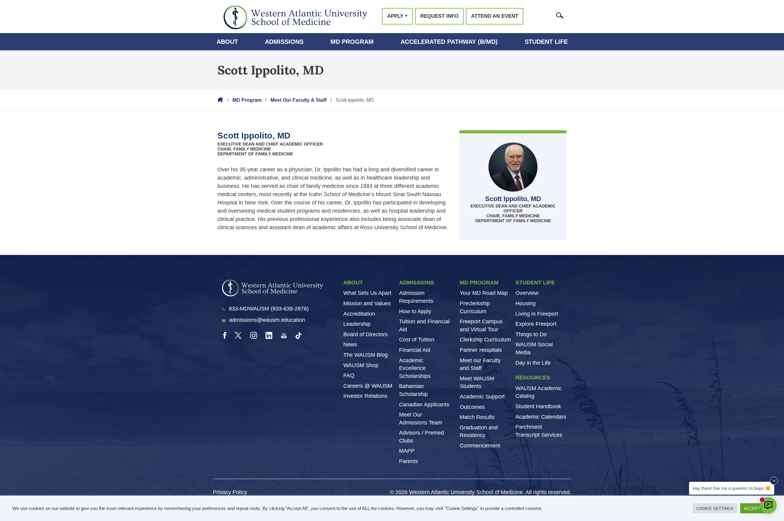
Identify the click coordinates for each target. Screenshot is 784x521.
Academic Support (482, 397)
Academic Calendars (540, 417)
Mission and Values (367, 303)
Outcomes (472, 407)
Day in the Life (533, 363)
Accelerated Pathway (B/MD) (449, 41)
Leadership (357, 324)
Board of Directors (365, 334)
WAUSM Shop (361, 365)
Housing (525, 303)
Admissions (284, 41)
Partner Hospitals (481, 350)
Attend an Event (494, 16)
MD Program (352, 41)
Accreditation (359, 314)
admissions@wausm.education (267, 320)
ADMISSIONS (416, 283)
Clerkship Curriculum (485, 340)
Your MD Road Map (484, 293)
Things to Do (531, 334)
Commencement (480, 446)
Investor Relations (365, 396)
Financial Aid (414, 350)
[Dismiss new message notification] (774, 481)
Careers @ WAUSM (367, 386)
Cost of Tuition (416, 340)
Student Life (546, 41)
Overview (526, 293)
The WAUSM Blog (365, 355)
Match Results (477, 417)
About (227, 41)
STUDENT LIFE (535, 283)
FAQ (348, 375)
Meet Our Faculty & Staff (298, 100)
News (350, 344)
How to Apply (415, 311)
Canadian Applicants (424, 404)
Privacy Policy (230, 492)
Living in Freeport (536, 314)
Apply (395, 16)
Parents (408, 461)
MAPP (407, 451)
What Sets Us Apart (367, 293)
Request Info (439, 16)
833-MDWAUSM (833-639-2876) (269, 309)
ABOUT (353, 283)
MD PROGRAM (479, 283)
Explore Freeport (535, 324)
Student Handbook (538, 406)
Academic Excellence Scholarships (415, 368)
